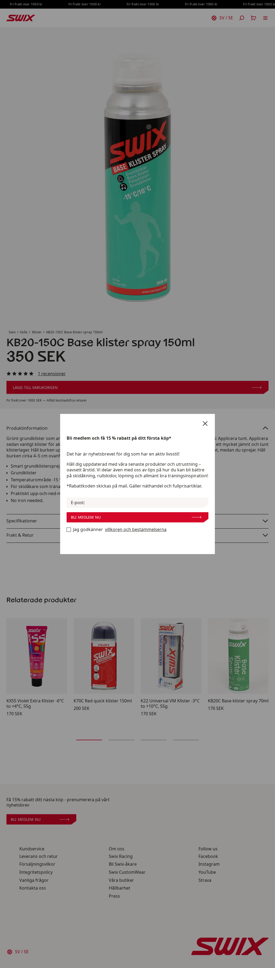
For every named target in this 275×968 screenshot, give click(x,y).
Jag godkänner (120, 529)
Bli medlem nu (86, 517)
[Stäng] (205, 423)
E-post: (78, 502)
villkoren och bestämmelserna (136, 529)
